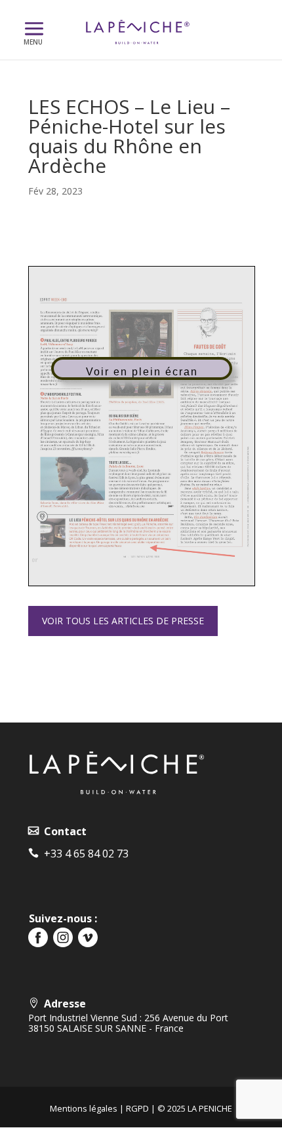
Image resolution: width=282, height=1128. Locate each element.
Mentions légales (83, 1108)
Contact (63, 831)
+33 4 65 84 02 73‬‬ (84, 853)
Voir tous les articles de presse (123, 620)
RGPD (137, 1108)
